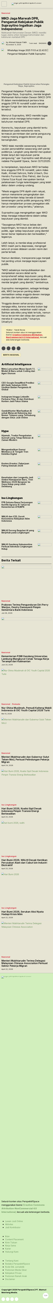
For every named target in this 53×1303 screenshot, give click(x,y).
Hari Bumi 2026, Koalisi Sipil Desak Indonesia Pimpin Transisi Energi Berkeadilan (21, 811)
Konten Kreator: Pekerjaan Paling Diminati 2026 (15, 464)
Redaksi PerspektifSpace (17, 1264)
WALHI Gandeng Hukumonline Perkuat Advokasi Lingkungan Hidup (16, 546)
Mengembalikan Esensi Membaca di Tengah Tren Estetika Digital (14, 451)
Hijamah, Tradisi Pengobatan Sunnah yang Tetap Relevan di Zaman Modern (17, 437)
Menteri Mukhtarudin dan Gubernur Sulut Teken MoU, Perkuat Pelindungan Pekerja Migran (25, 759)
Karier (8, 1248)
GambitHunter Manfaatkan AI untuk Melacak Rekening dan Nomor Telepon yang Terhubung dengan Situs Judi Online (18, 414)
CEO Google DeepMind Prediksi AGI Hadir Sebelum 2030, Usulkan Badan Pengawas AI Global (17, 386)
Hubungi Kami (11, 1251)
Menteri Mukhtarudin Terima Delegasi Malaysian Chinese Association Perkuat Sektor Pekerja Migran (24, 963)
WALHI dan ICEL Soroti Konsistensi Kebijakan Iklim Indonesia (15, 518)
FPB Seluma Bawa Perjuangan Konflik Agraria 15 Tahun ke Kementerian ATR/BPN (17, 504)
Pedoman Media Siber (16, 1270)
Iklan (7, 1236)
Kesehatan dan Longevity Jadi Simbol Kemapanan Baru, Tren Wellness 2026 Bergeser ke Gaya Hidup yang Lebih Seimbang (17, 482)
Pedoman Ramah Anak (16, 1276)
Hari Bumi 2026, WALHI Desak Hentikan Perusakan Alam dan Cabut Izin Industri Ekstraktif (24, 863)
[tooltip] (3, 348)
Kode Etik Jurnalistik (14, 1267)
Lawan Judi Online (14, 1221)
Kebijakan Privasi (13, 1273)
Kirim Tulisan (11, 1242)
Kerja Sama (10, 1245)
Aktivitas (9, 1224)
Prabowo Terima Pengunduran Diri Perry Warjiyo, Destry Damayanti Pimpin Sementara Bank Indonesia (24, 607)
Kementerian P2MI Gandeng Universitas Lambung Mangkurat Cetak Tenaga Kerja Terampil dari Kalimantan (25, 659)
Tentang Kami (11, 1260)
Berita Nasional (11, 355)
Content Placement (14, 1239)
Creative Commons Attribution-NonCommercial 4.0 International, (24, 336)
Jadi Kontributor (12, 1227)
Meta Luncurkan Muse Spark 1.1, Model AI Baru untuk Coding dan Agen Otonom (18, 371)
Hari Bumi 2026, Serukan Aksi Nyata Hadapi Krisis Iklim (22, 913)
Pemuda (16, 704)
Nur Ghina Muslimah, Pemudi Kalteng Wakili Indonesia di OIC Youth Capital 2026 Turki (26, 709)
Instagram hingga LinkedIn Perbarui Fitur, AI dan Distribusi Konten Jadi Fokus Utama (17, 399)
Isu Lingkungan (8, 805)
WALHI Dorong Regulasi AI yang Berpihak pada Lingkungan (17, 531)
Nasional (5, 13)
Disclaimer (10, 1279)
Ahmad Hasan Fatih (18, 42)
